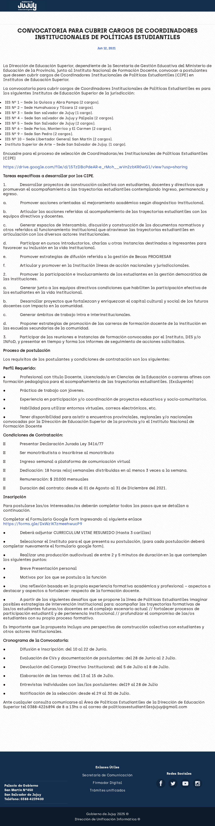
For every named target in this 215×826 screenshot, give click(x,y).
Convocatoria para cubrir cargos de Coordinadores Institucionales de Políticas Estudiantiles (107, 34)
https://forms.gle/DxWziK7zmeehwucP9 (42, 523)
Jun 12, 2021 (106, 48)
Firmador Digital (107, 783)
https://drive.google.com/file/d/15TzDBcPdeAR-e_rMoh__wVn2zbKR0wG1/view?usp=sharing (95, 167)
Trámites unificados (107, 790)
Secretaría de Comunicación (107, 775)
